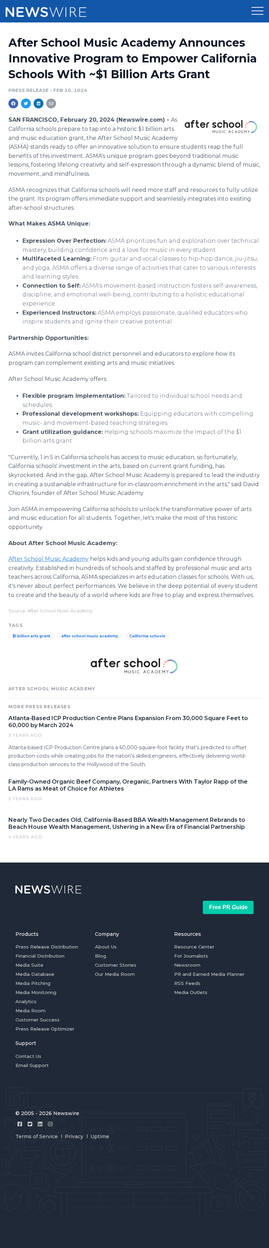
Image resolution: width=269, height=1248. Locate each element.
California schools (147, 636)
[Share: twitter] (26, 103)
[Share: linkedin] (39, 103)
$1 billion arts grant (31, 636)
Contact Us (28, 1056)
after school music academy (89, 636)
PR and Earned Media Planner (209, 974)
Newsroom (187, 965)
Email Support (32, 1065)
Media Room (30, 1010)
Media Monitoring (35, 992)
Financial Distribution (39, 956)
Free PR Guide (228, 907)
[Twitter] (30, 1124)
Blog (100, 956)
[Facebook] (20, 1124)
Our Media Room (115, 974)
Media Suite (29, 965)
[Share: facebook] (13, 103)
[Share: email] (51, 103)
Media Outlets (190, 992)
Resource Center (194, 947)
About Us (106, 947)
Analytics (25, 1001)
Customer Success (37, 1019)
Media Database (34, 974)
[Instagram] (50, 1124)
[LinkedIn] (40, 1124)
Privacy (74, 1136)
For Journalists (191, 956)
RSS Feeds (187, 983)
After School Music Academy (48, 559)
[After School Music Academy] (221, 126)
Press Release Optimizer (44, 1029)
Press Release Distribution (46, 947)
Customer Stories (115, 965)
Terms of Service (36, 1136)
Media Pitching (32, 983)
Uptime (99, 1136)
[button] (257, 11)
